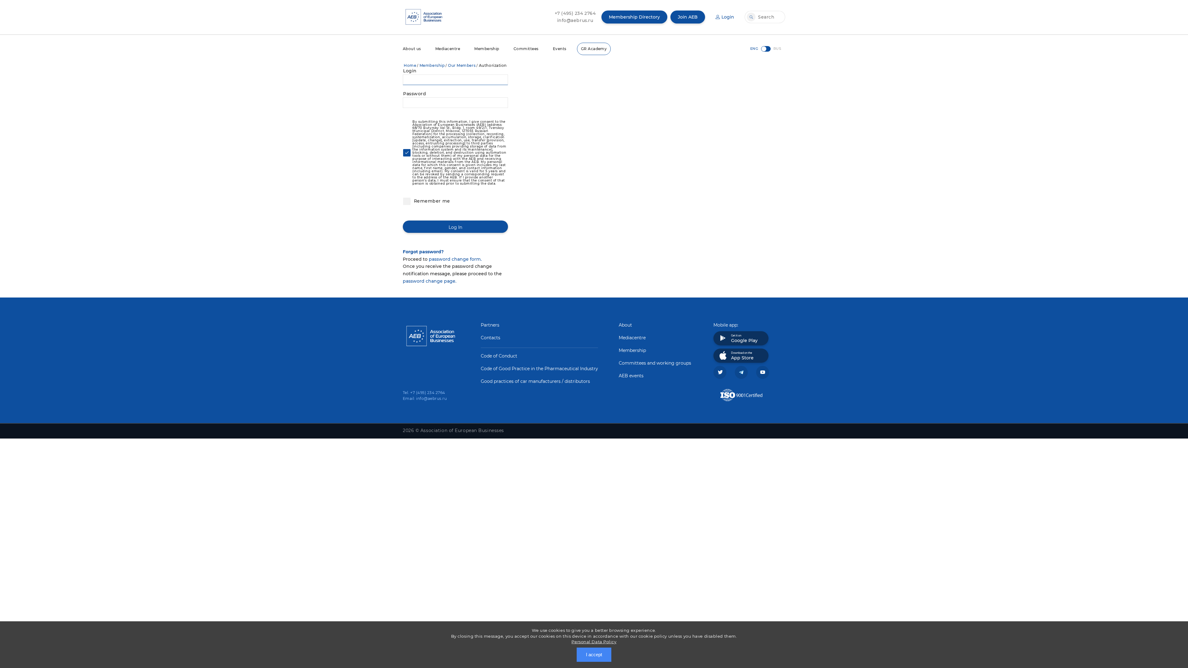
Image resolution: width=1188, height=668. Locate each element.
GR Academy (594, 48)
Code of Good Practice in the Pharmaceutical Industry (539, 368)
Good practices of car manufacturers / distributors (535, 381)
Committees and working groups (655, 363)
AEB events (631, 376)
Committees (526, 48)
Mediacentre (447, 48)
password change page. (429, 281)
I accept (594, 654)
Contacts (490, 337)
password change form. (455, 259)
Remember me (431, 201)
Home (410, 65)
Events (559, 48)
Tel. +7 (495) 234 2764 (424, 392)
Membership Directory (634, 17)
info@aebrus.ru (575, 20)
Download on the (742, 356)
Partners (490, 325)
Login (727, 17)
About (625, 325)
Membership (486, 48)
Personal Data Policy (593, 641)
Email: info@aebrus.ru (425, 398)
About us (412, 48)
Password (414, 93)
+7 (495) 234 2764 (575, 13)
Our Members (462, 65)
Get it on (744, 338)
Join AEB (688, 17)
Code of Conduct (499, 356)
